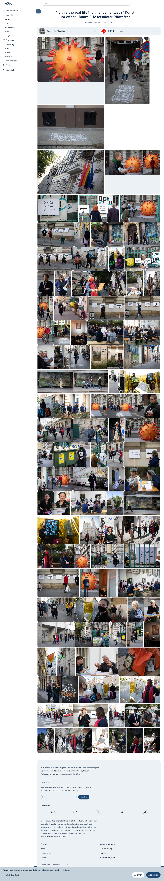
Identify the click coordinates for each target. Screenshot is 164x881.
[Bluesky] (75, 812)
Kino (7, 49)
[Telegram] (122, 812)
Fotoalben (10, 65)
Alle (6, 24)
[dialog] (82, 874)
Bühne (7, 53)
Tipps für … (10, 15)
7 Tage (7, 36)
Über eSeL (10, 70)
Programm (10, 40)
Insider (7, 20)
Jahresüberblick (11, 61)
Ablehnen (138, 875)
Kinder (7, 32)
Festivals (8, 57)
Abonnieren (83, 797)
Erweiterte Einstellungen (11, 875)
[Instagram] (52, 812)
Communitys (10, 28)
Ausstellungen (10, 45)
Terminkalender (12, 10)
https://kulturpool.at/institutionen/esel (54, 836)
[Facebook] (99, 812)
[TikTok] (145, 812)
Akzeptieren (153, 875)
